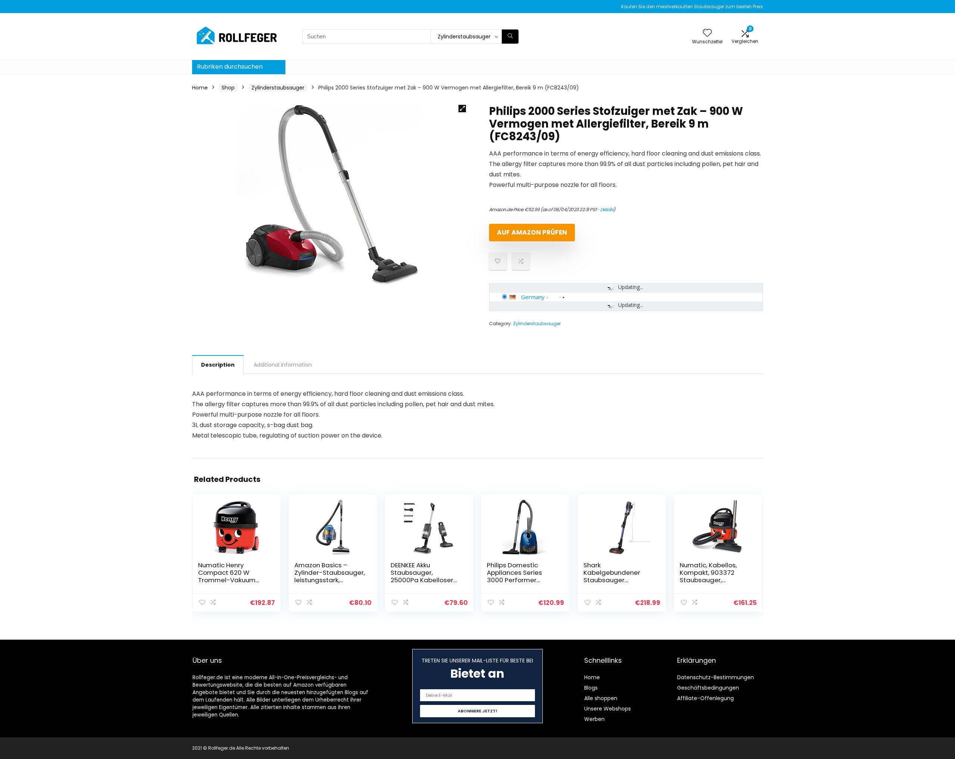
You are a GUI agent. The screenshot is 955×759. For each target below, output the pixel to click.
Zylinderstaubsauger (277, 87)
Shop (228, 87)
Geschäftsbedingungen (708, 687)
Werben (594, 719)
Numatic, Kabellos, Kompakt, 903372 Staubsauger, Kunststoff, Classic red (715, 576)
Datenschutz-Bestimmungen (715, 677)
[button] (462, 108)
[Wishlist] (707, 33)
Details (607, 209)
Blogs (591, 687)
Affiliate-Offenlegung (705, 698)
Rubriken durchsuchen (230, 66)
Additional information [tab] (283, 364)
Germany (533, 297)
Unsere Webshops (607, 708)
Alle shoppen (600, 698)
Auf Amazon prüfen (532, 232)
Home (200, 87)
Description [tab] (218, 364)
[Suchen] (510, 36)
